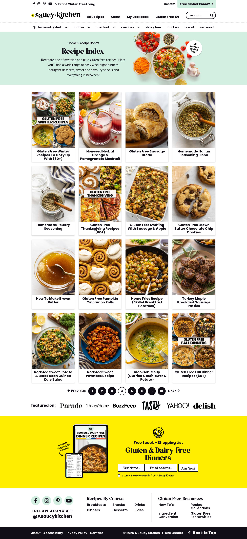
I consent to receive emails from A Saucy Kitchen (148, 475)
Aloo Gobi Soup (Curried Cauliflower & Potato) (147, 376)
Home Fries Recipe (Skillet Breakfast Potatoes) (147, 302)
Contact (96, 533)
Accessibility (53, 533)
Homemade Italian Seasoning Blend (194, 153)
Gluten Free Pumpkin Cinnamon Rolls (100, 300)
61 (162, 392)
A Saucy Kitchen (55, 15)
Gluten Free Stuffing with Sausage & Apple (147, 226)
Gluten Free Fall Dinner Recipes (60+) (194, 374)
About (36, 533)
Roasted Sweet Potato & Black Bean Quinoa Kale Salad (53, 376)
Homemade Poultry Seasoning (53, 226)
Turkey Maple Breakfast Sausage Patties (193, 302)
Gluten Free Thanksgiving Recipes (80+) (100, 228)
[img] (34, 4)
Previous (78, 390)
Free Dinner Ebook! (195, 4)
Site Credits (174, 533)
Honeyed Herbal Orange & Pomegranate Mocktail (100, 155)
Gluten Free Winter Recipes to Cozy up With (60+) (53, 155)
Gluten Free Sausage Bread (147, 153)
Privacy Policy (76, 533)
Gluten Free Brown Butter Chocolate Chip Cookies (193, 228)
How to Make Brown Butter (53, 300)
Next (172, 391)
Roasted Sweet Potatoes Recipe (100, 374)
